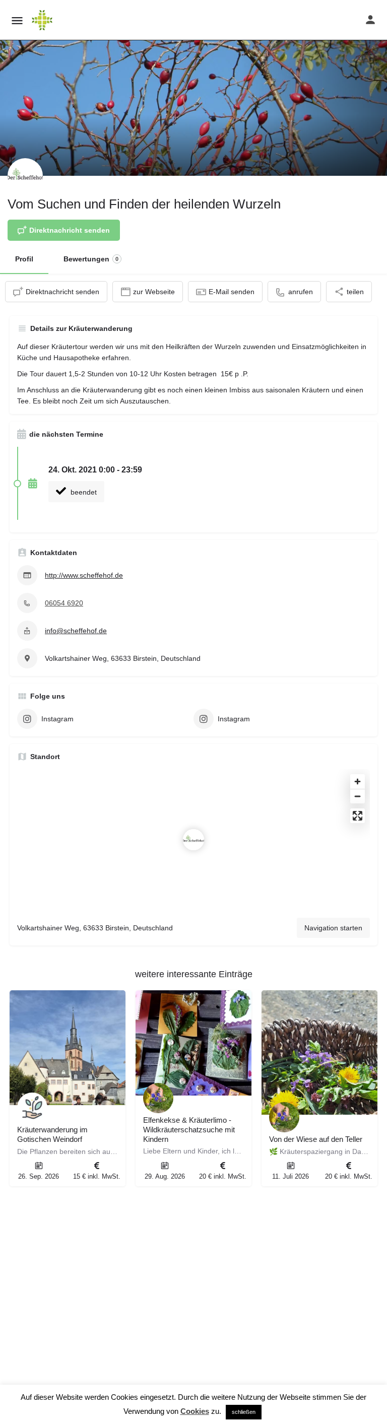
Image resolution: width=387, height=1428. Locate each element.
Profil (24, 259)
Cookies (194, 1411)
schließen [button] (243, 1412)
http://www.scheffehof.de (84, 575)
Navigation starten (333, 928)
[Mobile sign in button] (370, 19)
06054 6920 (64, 603)
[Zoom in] (357, 781)
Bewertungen (90, 259)
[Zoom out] (357, 796)
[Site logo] (43, 20)
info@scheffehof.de (76, 631)
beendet (83, 492)
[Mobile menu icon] (17, 20)
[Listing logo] (25, 175)
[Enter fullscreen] (357, 815)
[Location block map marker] (193, 839)
